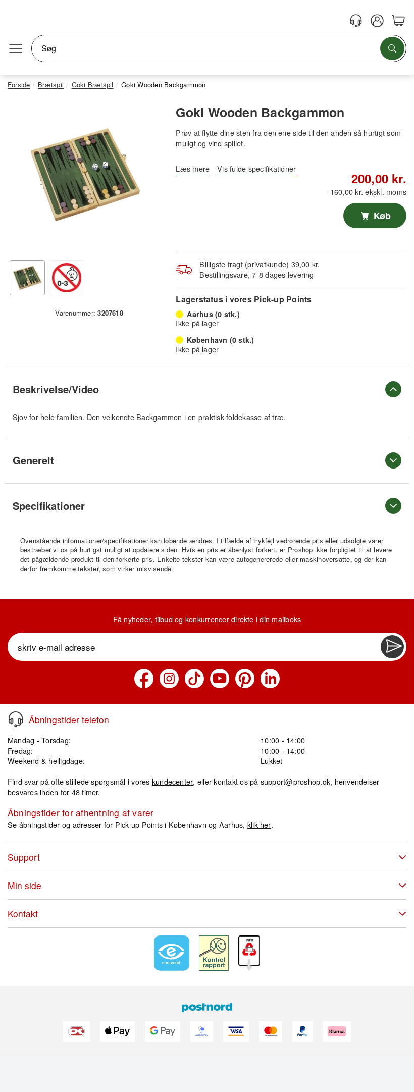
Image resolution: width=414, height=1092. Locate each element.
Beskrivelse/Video (56, 389)
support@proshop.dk (295, 781)
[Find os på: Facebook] (144, 678)
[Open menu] (15, 48)
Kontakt (23, 913)
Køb (381, 215)
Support (24, 857)
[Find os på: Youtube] (219, 678)
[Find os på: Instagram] (169, 678)
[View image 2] (66, 277)
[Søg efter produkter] (392, 48)
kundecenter (172, 781)
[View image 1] (27, 277)
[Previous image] (23, 177)
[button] (85, 174)
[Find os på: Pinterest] (244, 678)
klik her (259, 824)
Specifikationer (49, 505)
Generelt (33, 460)
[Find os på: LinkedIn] (270, 678)
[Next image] (148, 177)
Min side (24, 885)
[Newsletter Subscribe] (392, 646)
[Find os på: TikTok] (194, 678)
